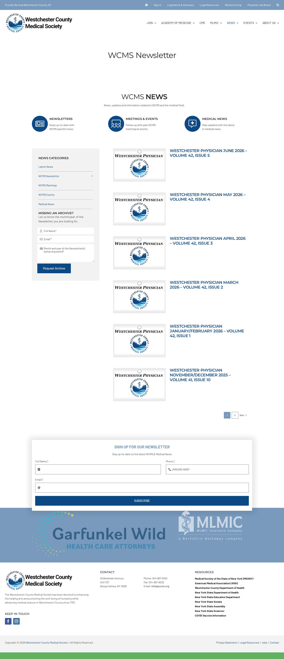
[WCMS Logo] (38, 14)
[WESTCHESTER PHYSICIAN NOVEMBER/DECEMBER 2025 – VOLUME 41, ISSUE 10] (139, 384)
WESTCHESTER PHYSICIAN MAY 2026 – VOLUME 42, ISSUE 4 (207, 197)
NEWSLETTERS (60, 119)
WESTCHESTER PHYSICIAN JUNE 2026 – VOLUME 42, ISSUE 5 (208, 153)
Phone (170, 461)
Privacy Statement (226, 642)
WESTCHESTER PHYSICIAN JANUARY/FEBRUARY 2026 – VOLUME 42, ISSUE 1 (207, 331)
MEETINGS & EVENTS (142, 119)
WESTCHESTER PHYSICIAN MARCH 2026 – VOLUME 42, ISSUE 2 (204, 285)
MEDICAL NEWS (214, 119)
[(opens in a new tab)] (139, 165)
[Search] (277, 5)
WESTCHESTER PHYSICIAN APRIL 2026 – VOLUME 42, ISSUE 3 (207, 241)
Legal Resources (249, 642)
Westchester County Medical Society (47, 642)
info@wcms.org (160, 586)
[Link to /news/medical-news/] (193, 124)
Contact (274, 642)
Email (39, 479)
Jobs (264, 642)
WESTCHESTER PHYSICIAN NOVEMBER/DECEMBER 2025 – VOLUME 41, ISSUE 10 (200, 375)
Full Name (41, 461)
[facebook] (8, 621)
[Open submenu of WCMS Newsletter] (91, 176)
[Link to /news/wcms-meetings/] (116, 124)
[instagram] (16, 621)
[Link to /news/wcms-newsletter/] (40, 124)
